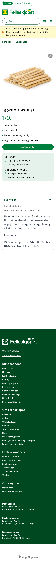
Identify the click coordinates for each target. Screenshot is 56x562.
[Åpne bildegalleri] (50, 56)
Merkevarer (7, 487)
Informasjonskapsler (11, 402)
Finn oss (6, 372)
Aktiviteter (7, 418)
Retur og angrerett (10, 383)
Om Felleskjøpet (9, 422)
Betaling (6, 379)
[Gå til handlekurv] (44, 21)
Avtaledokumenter (10, 471)
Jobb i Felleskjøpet (11, 429)
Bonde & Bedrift (23, 3)
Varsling (5, 475)
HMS (4, 433)
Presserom (7, 414)
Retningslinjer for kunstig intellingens (19, 440)
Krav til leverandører (11, 460)
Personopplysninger (11, 394)
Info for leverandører (11, 456)
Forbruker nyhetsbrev (12, 491)
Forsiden (6, 41)
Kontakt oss (7, 368)
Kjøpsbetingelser (10, 390)
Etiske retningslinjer (11, 436)
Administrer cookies (11, 355)
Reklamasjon (8, 387)
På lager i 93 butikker (18, 173)
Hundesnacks (21, 41)
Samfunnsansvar (10, 464)
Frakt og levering (10, 376)
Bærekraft (6, 425)
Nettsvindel (7, 398)
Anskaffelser (8, 467)
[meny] (51, 21)
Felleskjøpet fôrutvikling (13, 444)
